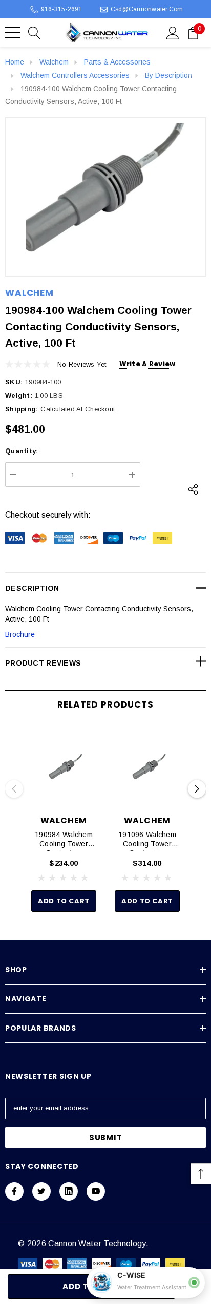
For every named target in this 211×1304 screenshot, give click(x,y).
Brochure (20, 634)
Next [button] (197, 789)
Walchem (29, 293)
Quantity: (21, 451)
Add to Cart (64, 901)
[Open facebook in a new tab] (14, 1191)
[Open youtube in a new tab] (96, 1191)
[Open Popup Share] (193, 489)
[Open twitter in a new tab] (41, 1191)
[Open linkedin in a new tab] (68, 1191)
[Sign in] (172, 32)
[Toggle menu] (12, 32)
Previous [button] (14, 789)
